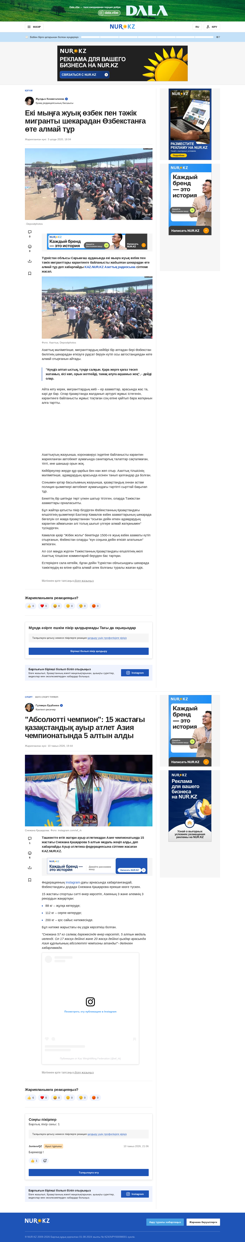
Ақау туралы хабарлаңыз (165, 1222)
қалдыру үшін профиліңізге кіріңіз (107, 637)
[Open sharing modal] (30, 261)
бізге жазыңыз (84, 580)
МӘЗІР (37, 26)
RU (197, 26)
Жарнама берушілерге (203, 1222)
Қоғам (28, 90)
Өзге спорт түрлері (46, 697)
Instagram (138, 672)
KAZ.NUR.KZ (93, 267)
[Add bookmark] (30, 273)
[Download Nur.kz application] (122, 10)
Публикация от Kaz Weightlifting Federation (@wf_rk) (90, 1058)
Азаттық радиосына (119, 267)
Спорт (28, 697)
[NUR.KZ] (122, 27)
